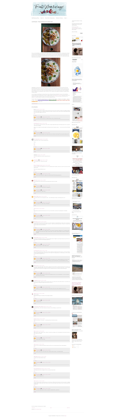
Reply (34, 113)
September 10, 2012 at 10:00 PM (46, 312)
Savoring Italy (36, 280)
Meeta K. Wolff (36, 196)
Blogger (65, 415)
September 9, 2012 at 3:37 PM (43, 123)
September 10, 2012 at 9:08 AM (40, 208)
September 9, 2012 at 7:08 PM (46, 148)
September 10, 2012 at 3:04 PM (46, 215)
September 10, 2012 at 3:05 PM (46, 202)
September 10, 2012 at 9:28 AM (42, 221)
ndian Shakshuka (59, 95)
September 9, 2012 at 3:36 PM (40, 109)
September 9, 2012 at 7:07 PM (46, 132)
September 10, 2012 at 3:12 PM (46, 273)
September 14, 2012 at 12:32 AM (45, 368)
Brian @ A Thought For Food (38, 165)
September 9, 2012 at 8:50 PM (46, 165)
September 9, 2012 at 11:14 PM (46, 173)
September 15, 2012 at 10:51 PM (46, 362)
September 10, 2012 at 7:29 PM (47, 306)
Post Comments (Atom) (38, 409)
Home (51, 407)
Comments (74, 347)
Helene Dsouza (36, 221)
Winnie (35, 293)
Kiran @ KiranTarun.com (37, 368)
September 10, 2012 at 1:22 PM (43, 250)
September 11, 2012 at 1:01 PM (40, 344)
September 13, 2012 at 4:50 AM (42, 356)
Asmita (35, 208)
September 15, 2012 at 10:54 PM (46, 324)
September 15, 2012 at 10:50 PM (46, 374)
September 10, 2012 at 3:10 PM (46, 258)
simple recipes (36, 356)
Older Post (68, 407)
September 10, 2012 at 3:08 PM (46, 229)
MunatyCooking (36, 237)
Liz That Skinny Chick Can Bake (38, 306)
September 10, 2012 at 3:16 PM (42, 280)
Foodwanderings (38, 132)
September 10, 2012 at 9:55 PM (46, 287)
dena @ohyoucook (36, 123)
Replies (36, 115)
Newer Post (33, 407)
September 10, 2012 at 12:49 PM (42, 237)
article (55, 96)
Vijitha (35, 265)
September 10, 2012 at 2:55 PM (40, 265)
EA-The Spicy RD (36, 250)
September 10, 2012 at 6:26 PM (40, 293)
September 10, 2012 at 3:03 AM (42, 196)
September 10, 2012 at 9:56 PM (46, 300)
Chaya (35, 344)
